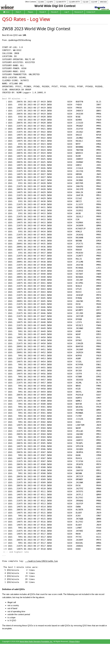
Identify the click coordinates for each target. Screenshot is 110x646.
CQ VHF (94, 2)
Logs (66, 12)
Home (7, 12)
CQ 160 (85, 2)
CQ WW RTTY (61, 2)
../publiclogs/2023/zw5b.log (41, 561)
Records (54, 12)
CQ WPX (50, 2)
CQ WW (41, 2)
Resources (78, 12)
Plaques (30, 12)
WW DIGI (103, 2)
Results (42, 12)
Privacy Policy (74, 642)
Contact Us (90, 12)
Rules (18, 12)
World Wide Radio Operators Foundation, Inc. (36, 642)
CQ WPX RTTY (74, 2)
